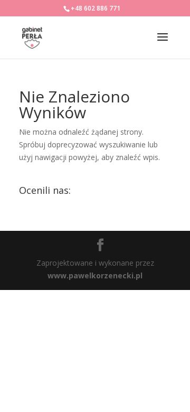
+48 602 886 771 (95, 8)
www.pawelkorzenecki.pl (95, 275)
